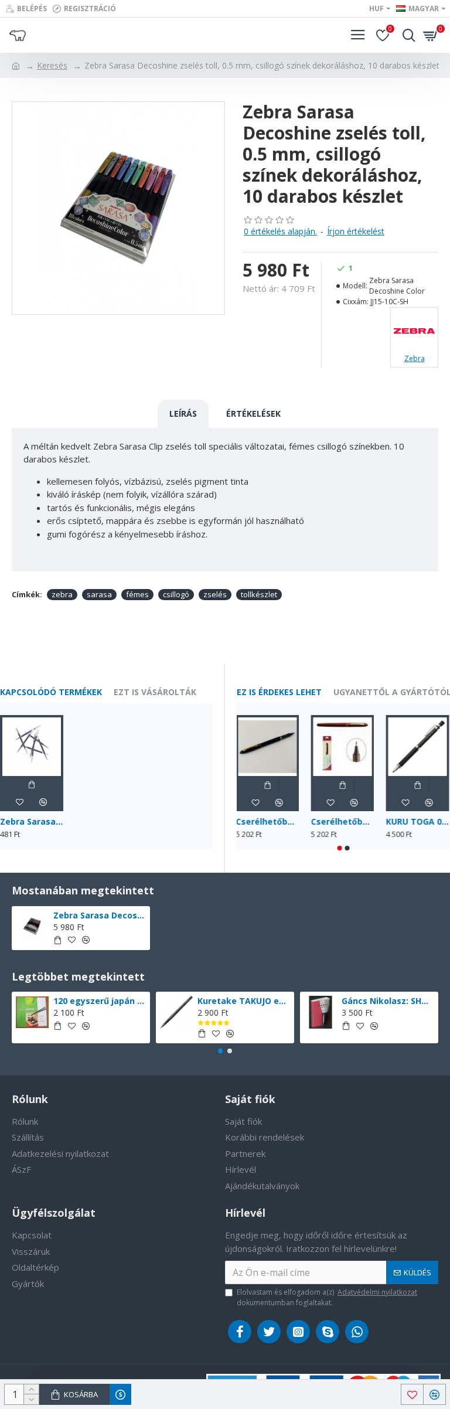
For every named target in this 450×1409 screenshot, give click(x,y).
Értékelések (253, 413)
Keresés (52, 65)
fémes (137, 594)
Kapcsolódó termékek (51, 692)
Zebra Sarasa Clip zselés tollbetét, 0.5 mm (31, 821)
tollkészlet (259, 594)
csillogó (176, 594)
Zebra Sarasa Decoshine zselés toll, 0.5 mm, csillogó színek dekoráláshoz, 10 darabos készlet (99, 915)
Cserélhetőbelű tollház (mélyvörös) (343, 821)
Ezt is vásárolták (155, 692)
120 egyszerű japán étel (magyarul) (99, 1001)
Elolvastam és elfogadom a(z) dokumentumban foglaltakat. (327, 1297)
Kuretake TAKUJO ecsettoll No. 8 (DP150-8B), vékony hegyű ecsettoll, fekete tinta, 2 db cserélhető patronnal (244, 1001)
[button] (340, 848)
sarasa (99, 594)
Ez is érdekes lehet (279, 692)
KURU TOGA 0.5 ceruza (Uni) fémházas (418, 821)
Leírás (183, 413)
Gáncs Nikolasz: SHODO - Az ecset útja (388, 1001)
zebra (62, 594)
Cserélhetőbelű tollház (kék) (268, 821)
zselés (215, 594)
